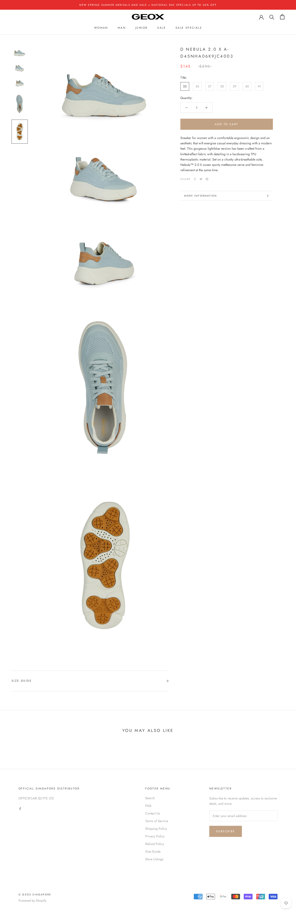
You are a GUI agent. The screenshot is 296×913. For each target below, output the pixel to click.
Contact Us (152, 813)
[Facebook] (195, 179)
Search (150, 798)
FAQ (148, 805)
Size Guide (22, 681)
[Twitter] (201, 179)
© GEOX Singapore (34, 894)
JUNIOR (141, 28)
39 (234, 86)
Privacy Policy (154, 836)
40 (247, 86)
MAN (122, 28)
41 (259, 86)
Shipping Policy (156, 828)
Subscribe (225, 831)
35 (185, 86)
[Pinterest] (207, 179)
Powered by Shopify (32, 900)
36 (197, 86)
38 (222, 86)
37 (209, 86)
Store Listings (154, 859)
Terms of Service (156, 821)
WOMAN (101, 28)
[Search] (271, 16)
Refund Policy (154, 844)
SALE (161, 28)
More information (200, 196)
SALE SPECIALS (189, 28)
